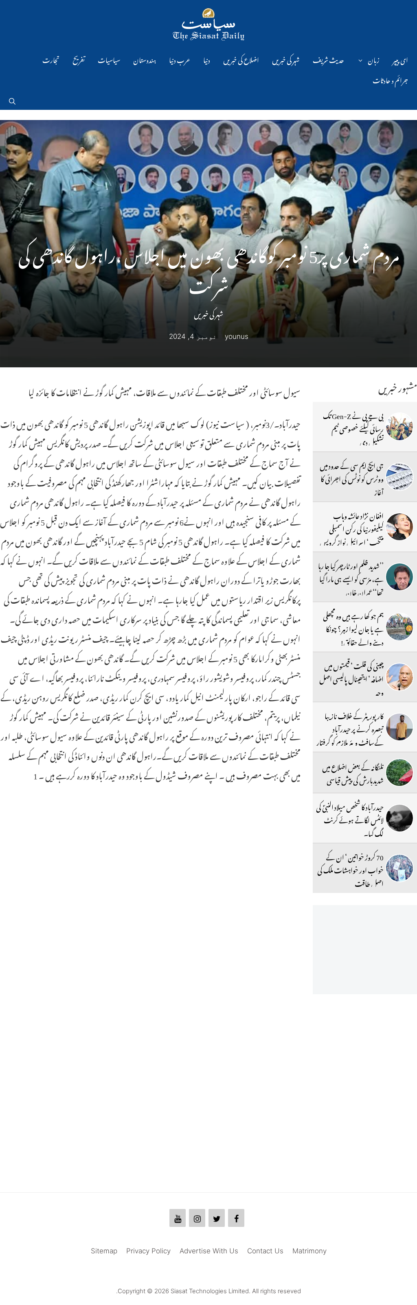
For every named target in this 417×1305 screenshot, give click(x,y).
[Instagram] (197, 1218)
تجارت (50, 59)
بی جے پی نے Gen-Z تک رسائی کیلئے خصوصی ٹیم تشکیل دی (353, 428)
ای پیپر (400, 59)
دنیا (206, 59)
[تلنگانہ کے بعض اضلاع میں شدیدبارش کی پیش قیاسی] (399, 772)
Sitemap (104, 1251)
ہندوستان (144, 59)
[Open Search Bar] (12, 99)
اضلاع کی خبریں (241, 59)
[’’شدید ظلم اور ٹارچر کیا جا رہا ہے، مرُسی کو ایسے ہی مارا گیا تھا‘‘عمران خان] (399, 577)
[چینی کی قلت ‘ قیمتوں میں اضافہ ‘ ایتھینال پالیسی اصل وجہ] (399, 677)
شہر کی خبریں (286, 59)
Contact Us (265, 1251)
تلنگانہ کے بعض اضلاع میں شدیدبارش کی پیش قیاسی (353, 772)
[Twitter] (216, 1218)
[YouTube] (177, 1218)
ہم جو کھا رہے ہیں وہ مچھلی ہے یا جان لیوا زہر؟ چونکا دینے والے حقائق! (353, 628)
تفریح (78, 59)
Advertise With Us (209, 1251)
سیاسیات (109, 59)
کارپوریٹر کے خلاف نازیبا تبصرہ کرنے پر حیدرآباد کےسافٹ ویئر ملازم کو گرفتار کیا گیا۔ (350, 734)
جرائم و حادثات (390, 79)
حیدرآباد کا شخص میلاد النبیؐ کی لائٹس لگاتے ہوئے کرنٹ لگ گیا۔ (350, 819)
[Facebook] (236, 1218)
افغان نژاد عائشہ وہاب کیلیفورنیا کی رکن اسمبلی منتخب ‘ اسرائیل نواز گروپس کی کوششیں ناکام (352, 534)
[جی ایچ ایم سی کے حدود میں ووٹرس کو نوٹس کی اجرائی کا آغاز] (399, 477)
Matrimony (309, 1251)
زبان (374, 59)
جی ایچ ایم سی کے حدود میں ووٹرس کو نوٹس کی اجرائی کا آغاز (352, 478)
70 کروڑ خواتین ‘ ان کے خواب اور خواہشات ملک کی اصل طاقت (350, 869)
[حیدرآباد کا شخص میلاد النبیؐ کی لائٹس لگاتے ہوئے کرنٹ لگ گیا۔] (399, 818)
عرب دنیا (179, 59)
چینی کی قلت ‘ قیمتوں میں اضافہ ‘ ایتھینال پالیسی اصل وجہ (351, 678)
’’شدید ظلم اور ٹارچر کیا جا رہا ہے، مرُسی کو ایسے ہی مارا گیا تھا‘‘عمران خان (351, 578)
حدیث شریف (328, 59)
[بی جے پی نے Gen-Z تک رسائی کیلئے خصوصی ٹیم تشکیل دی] (399, 426)
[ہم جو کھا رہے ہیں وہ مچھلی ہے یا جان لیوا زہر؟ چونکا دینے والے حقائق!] (399, 627)
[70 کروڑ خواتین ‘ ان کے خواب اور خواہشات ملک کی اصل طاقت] (399, 868)
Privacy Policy (148, 1251)
